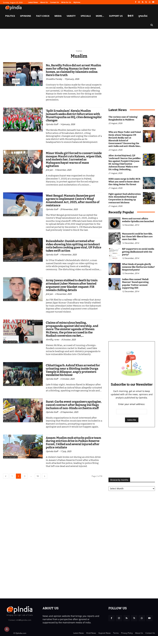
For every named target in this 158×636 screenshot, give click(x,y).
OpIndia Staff (52, 124)
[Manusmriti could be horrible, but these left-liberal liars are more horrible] (114, 238)
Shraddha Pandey (54, 79)
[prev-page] (5, 476)
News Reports (10, 300)
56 (38, 476)
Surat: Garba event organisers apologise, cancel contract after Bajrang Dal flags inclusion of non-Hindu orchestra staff (74, 405)
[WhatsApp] (149, 2)
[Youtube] (153, 2)
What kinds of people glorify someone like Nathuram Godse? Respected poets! (138, 267)
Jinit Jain (49, 169)
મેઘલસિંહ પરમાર (52, 339)
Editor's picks (10, 130)
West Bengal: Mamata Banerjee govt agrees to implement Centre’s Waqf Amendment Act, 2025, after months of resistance (72, 200)
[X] (146, 2)
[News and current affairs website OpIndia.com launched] (114, 223)
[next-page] (44, 476)
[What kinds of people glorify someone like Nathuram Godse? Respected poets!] (114, 269)
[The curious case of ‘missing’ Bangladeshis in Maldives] (149, 121)
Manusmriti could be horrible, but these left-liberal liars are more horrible (137, 236)
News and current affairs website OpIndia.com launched (138, 220)
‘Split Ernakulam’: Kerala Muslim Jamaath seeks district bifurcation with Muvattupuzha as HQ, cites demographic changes (74, 115)
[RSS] (142, 2)
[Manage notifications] (6, 629)
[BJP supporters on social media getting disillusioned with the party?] (114, 254)
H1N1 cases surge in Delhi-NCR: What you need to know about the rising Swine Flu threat (124, 182)
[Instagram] (139, 2)
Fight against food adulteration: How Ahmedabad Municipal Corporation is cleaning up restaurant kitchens (124, 198)
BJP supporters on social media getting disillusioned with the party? (138, 252)
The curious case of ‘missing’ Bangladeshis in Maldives (123, 118)
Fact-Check (9, 85)
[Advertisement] (131, 452)
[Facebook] (135, 2)
